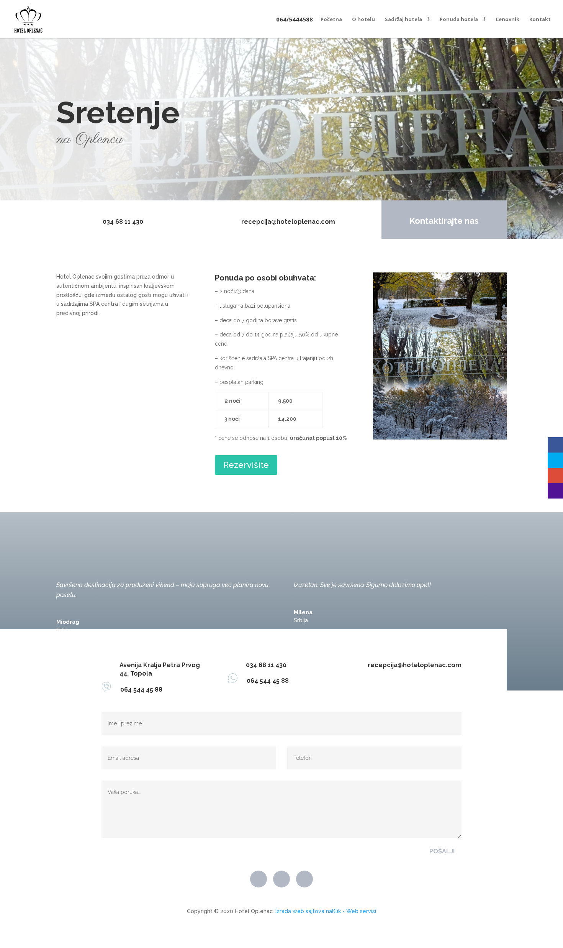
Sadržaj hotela (403, 19)
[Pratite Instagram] (304, 879)
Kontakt (540, 19)
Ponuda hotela (459, 19)
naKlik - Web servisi (351, 911)
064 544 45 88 (136, 689)
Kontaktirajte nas (444, 221)
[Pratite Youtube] (281, 879)
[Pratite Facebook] (258, 879)
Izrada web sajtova (299, 911)
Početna (331, 19)
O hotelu (363, 19)
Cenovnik (507, 19)
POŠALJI (442, 851)
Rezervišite (246, 465)
